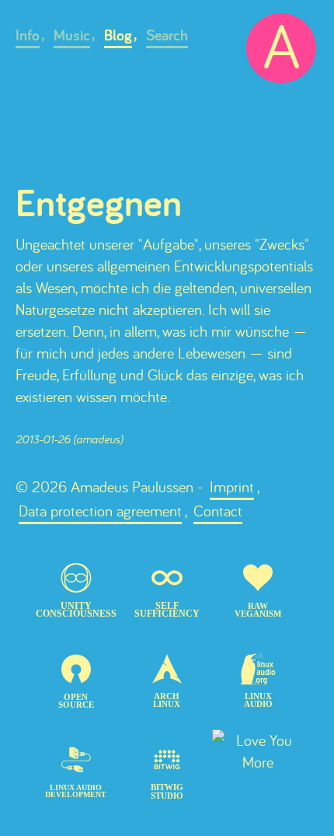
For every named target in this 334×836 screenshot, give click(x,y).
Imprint (232, 486)
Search (167, 35)
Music (72, 35)
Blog (118, 35)
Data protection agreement (100, 510)
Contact (217, 510)
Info (28, 35)
